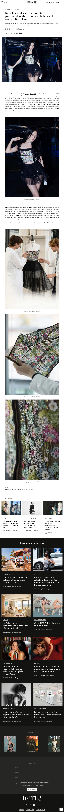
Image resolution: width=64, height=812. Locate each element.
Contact (21, 809)
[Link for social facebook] (30, 805)
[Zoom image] (32, 157)
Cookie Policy (40, 809)
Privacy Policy (39, 785)
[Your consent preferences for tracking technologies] (61, 809)
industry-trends (10, 490)
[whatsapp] (19, 33)
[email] (6, 33)
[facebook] (9, 33)
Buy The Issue (50, 2)
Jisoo (19, 490)
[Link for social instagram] (34, 805)
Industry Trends (12, 9)
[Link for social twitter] (26, 805)
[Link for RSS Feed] (37, 805)
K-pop (27, 94)
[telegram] (22, 33)
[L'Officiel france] (32, 2)
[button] (62, 744)
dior (23, 490)
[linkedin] (14, 33)
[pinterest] (11, 33)
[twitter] (17, 33)
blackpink (29, 490)
